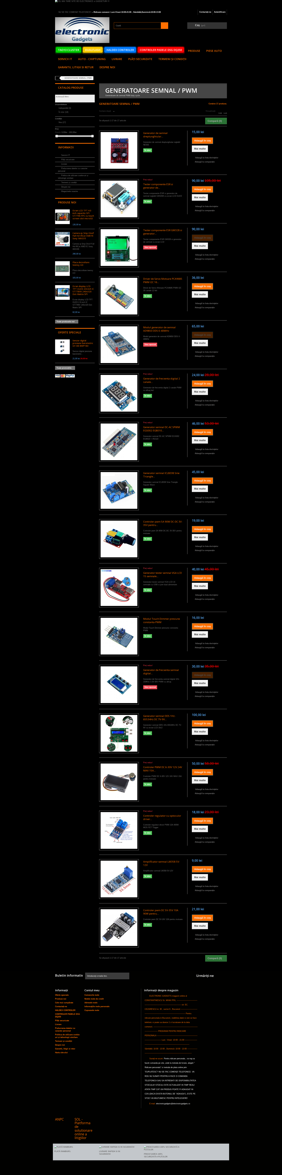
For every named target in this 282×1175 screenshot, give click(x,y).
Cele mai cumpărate (64, 1003)
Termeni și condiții (172, 59)
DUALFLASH (92, 50)
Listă (225, 113)
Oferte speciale (69, 332)
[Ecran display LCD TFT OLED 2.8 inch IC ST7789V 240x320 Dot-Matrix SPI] (62, 292)
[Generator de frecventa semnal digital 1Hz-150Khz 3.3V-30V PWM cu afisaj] (119, 684)
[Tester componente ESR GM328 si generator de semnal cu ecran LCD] (119, 247)
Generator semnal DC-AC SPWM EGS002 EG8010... (161, 428)
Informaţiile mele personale (96, 1006)
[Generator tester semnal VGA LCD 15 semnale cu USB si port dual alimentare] (119, 587)
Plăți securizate (140, 59)
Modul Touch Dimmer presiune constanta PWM (161, 620)
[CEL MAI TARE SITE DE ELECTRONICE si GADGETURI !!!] (141, 5)
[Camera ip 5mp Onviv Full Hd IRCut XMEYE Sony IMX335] (62, 239)
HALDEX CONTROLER (120, 50)
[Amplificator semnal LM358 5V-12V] (119, 879)
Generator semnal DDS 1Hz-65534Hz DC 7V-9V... (159, 717)
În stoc (63, 112)
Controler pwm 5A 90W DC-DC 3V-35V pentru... (162, 523)
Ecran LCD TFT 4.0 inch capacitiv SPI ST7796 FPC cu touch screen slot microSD (83, 214)
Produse (194, 51)
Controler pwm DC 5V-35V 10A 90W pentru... (160, 912)
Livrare (117, 59)
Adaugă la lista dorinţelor (206, 158)
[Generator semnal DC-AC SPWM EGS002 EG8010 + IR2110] (119, 442)
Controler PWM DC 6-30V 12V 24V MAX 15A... (162, 768)
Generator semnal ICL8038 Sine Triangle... (161, 474)
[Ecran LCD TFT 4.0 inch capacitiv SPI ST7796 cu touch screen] (62, 216)
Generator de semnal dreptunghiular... (155, 134)
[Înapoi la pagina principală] (58, 78)
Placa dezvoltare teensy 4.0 (81, 263)
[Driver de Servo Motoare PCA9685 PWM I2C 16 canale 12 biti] (119, 296)
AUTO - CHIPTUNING (92, 59)
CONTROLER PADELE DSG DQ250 (161, 50)
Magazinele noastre (69, 191)
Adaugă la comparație (205, 162)
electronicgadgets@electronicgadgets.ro (173, 1104)
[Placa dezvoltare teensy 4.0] (62, 268)
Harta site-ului (61, 1052)
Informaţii (66, 147)
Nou (62, 122)
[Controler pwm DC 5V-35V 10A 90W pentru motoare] (119, 927)
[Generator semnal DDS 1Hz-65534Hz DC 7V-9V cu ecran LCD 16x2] (119, 733)
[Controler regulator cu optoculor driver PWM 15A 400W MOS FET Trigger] (119, 830)
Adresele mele (90, 1003)
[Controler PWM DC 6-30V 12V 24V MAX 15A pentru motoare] (119, 782)
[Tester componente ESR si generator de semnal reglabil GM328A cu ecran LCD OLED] (119, 199)
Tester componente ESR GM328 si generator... (162, 231)
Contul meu (91, 990)
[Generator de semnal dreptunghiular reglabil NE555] (119, 150)
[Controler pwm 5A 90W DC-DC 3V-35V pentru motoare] (119, 539)
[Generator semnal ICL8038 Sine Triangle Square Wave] (119, 490)
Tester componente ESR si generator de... (158, 186)
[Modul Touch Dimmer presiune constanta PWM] (119, 636)
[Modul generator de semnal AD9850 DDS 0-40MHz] (119, 344)
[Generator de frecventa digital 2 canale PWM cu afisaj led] (119, 393)
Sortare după (105, 111)
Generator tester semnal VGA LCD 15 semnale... (162, 574)
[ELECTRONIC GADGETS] (82, 30)
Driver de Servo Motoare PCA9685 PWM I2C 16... (162, 280)
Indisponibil (65, 108)
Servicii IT (65, 59)
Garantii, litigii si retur (75, 67)
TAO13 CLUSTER (68, 50)
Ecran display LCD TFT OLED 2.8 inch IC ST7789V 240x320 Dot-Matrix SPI (83, 290)
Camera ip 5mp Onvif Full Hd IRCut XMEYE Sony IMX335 (83, 236)
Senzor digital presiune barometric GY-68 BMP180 (83, 343)
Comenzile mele (91, 995)
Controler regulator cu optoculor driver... (162, 817)
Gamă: (58, 132)
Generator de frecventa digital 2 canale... (161, 380)
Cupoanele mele (91, 1010)
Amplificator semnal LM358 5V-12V (161, 863)
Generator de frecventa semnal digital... (161, 671)
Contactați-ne (205, 12)
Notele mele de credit (94, 999)
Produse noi (67, 202)
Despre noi (107, 67)
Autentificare (219, 12)
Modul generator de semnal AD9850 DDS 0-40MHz (159, 329)
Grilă (220, 113)
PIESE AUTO (214, 51)
